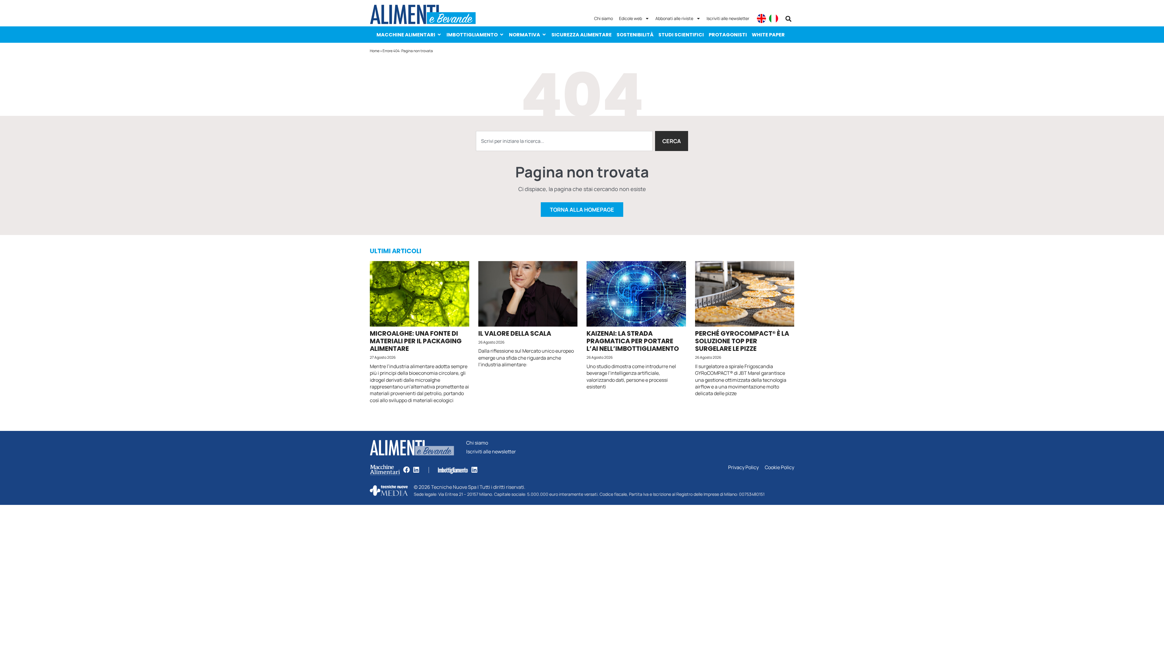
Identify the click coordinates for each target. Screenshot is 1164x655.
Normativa (524, 34)
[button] (788, 19)
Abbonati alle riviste (674, 18)
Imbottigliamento (472, 34)
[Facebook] (406, 469)
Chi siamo (603, 18)
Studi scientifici (681, 34)
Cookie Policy (779, 467)
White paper (768, 34)
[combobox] (564, 141)
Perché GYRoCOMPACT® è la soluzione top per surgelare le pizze (742, 341)
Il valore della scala (514, 333)
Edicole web (630, 18)
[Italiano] (773, 18)
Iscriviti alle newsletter (728, 18)
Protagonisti (728, 34)
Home (375, 50)
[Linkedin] (416, 469)
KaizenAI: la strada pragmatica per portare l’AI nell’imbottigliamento (633, 341)
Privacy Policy (743, 467)
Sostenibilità (635, 34)
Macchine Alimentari (405, 34)
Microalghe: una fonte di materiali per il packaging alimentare (416, 341)
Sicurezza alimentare (581, 34)
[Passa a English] (761, 18)
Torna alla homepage (582, 209)
